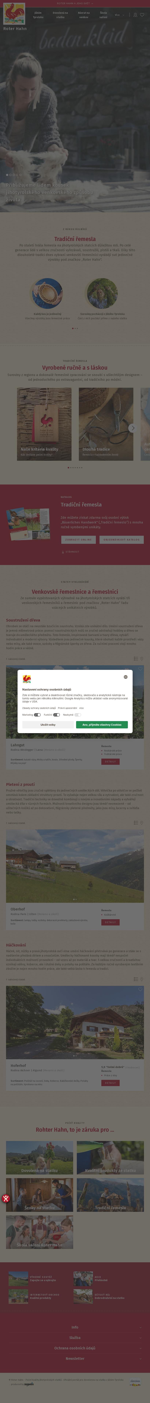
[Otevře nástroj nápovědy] (6, 1198)
